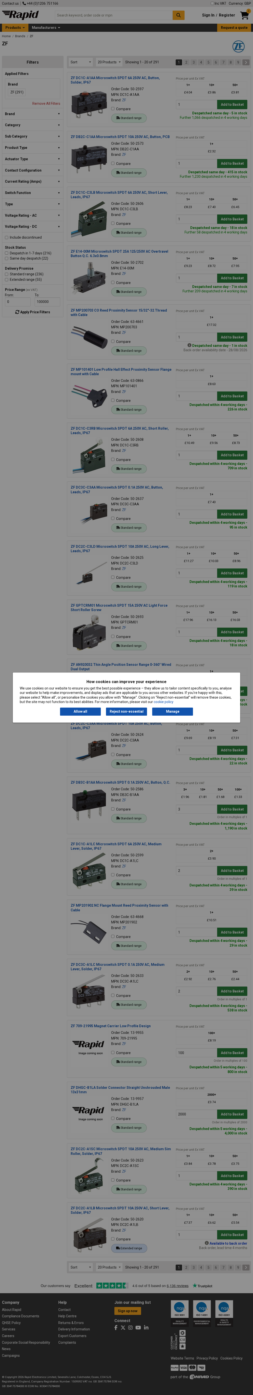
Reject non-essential (127, 712)
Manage (172, 712)
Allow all (80, 712)
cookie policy (163, 702)
